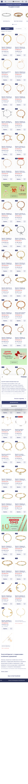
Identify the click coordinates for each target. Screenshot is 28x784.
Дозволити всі (14, 402)
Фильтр (7, 28)
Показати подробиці (19, 398)
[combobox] (21, 28)
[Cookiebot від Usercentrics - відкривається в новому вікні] (21, 377)
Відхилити (14, 406)
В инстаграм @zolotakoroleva (10, 680)
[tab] (12, 24)
